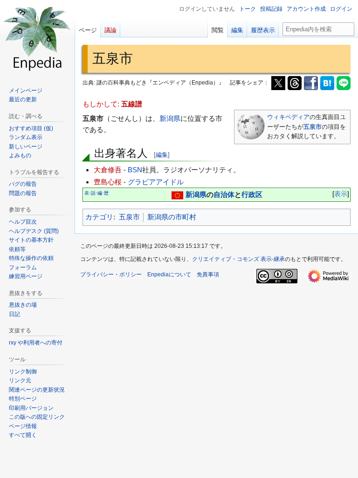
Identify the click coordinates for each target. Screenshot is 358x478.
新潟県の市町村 (171, 217)
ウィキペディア (288, 116)
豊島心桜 (108, 182)
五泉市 (312, 126)
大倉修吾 (108, 170)
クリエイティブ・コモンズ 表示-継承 (238, 259)
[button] (23, 435)
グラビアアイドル (156, 182)
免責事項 (208, 274)
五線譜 (131, 104)
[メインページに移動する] (37, 37)
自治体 (223, 194)
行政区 (251, 194)
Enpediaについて (169, 274)
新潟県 (169, 118)
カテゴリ (99, 217)
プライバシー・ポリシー (111, 274)
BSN (135, 170)
